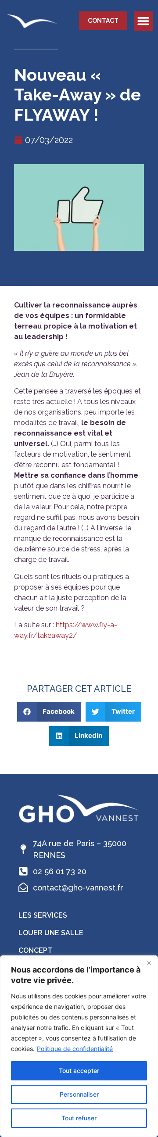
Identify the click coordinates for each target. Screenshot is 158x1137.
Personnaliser (79, 1094)
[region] (79, 1046)
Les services (42, 915)
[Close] (149, 963)
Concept (35, 950)
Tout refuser (79, 1118)
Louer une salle (50, 933)
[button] (143, 21)
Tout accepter (79, 1070)
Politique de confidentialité (75, 1048)
